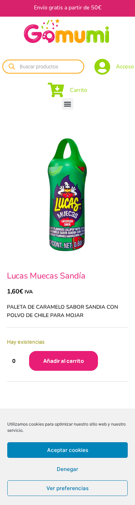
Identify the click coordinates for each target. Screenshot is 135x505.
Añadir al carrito (63, 361)
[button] (67, 104)
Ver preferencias (67, 488)
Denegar (67, 469)
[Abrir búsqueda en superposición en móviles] (43, 66)
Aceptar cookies (67, 450)
